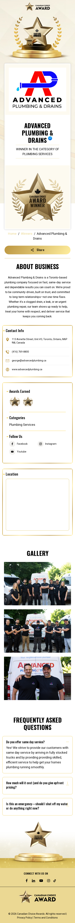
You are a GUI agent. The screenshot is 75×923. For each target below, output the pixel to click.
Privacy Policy (24, 917)
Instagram (51, 444)
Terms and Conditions (46, 917)
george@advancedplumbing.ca (29, 360)
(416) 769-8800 (20, 351)
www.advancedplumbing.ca (27, 369)
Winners (26, 233)
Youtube (21, 451)
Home (12, 233)
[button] (37, 250)
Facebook (22, 444)
